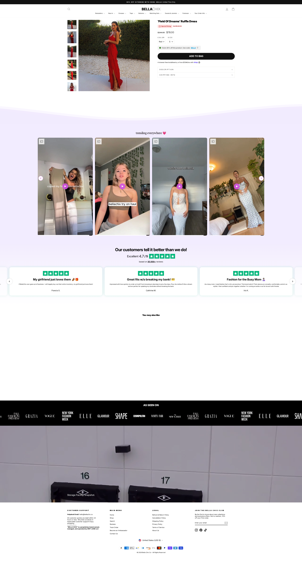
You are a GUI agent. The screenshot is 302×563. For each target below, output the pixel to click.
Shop (112, 518)
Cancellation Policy (159, 518)
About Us (155, 530)
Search (112, 521)
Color (161, 37)
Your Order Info (200, 13)
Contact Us (114, 534)
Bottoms (141, 13)
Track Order (114, 527)
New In (110, 13)
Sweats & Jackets (171, 13)
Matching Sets (155, 13)
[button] (261, 178)
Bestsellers (99, 13)
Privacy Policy (157, 524)
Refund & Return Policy (160, 515)
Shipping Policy (157, 521)
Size (170, 37)
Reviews (113, 524)
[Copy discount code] (197, 48)
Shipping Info (167, 75)
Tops (131, 13)
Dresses (121, 13)
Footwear (185, 13)
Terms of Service (158, 527)
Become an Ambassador (118, 530)
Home (112, 515)
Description (166, 69)
